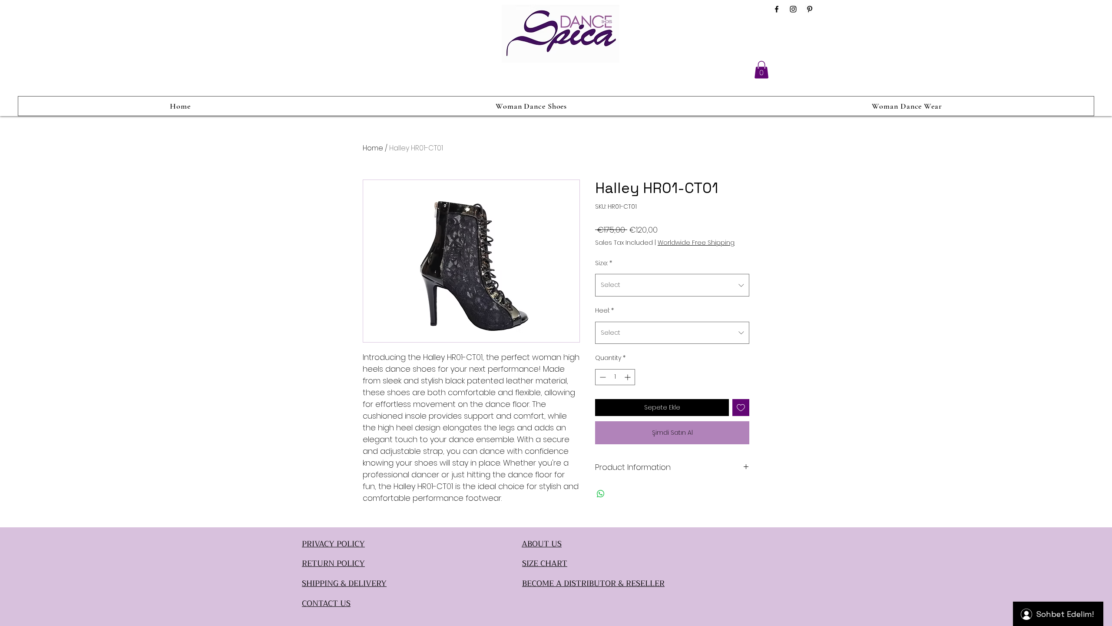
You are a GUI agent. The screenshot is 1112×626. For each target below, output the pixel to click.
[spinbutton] (615, 377)
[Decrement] (601, 377)
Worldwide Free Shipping (696, 243)
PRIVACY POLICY (333, 544)
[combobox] (672, 285)
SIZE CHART (544, 563)
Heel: (604, 310)
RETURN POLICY (333, 563)
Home (373, 148)
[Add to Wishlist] (740, 407)
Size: (603, 263)
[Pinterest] (809, 9)
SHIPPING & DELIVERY (344, 583)
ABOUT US (542, 544)
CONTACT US (326, 603)
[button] (761, 70)
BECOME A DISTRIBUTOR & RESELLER (593, 583)
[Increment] (628, 377)
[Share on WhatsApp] (601, 494)
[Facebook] (776, 9)
